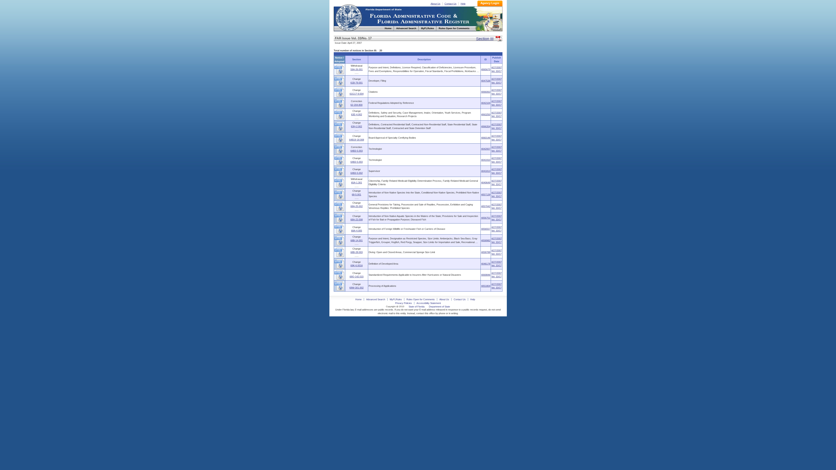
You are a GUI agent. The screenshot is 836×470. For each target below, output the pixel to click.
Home (348, 17)
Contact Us (451, 3)
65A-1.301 (356, 182)
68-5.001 (356, 194)
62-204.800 (356, 105)
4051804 (485, 286)
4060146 (485, 137)
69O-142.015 (357, 276)
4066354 (485, 126)
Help (463, 3)
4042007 (485, 149)
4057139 (485, 194)
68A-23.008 (357, 219)
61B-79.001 (357, 82)
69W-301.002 (356, 287)
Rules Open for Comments (420, 299)
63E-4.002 (356, 114)
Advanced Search (375, 299)
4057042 (485, 206)
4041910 (485, 160)
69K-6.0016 (357, 265)
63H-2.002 (356, 126)
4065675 (485, 69)
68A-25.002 (357, 206)
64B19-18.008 (356, 139)
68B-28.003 (357, 252)
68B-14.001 (357, 240)
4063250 (485, 114)
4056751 (485, 218)
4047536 (485, 80)
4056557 (485, 229)
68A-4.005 (356, 230)
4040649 (485, 182)
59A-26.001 (357, 69)
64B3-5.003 (357, 150)
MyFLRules (396, 299)
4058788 (485, 252)
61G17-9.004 (357, 93)
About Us (435, 3)
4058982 (485, 240)
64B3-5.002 (357, 173)
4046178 (485, 263)
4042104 (485, 103)
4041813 (485, 171)
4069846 (485, 275)
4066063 (485, 92)
